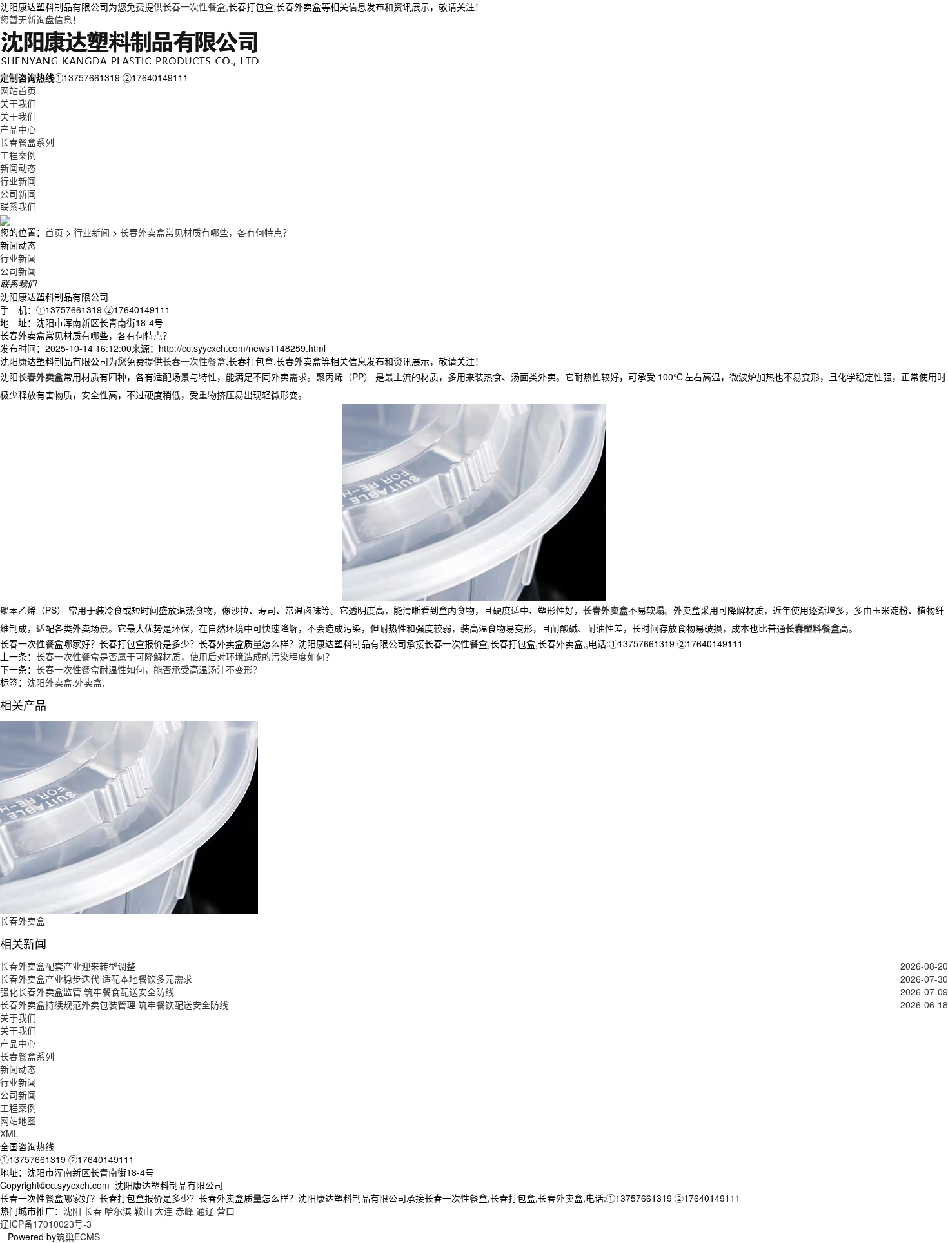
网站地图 (18, 1120)
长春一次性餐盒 (194, 6)
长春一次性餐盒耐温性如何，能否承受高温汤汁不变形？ (149, 669)
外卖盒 (88, 682)
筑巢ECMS (78, 1236)
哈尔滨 (118, 1210)
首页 (54, 232)
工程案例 (18, 154)
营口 (226, 1210)
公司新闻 (18, 193)
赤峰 (184, 1210)
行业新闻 (18, 180)
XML (9, 1133)
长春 (93, 1210)
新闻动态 (18, 167)
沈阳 (72, 1210)
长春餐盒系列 (27, 141)
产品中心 (18, 128)
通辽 (205, 1210)
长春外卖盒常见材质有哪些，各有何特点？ (205, 232)
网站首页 (18, 90)
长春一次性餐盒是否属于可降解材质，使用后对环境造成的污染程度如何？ (185, 656)
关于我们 (18, 103)
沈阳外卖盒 (49, 682)
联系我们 (18, 206)
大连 (164, 1210)
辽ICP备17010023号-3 (46, 1223)
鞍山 (143, 1210)
